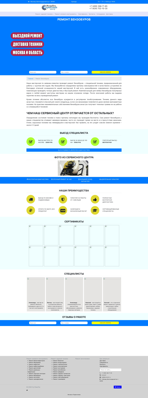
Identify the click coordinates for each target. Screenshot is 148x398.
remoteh (104, 375)
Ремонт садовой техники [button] (43, 14)
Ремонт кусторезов (59, 368)
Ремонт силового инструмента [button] (65, 14)
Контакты (92, 14)
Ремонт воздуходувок (60, 362)
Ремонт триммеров (59, 379)
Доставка (109, 14)
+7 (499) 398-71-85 (106, 373)
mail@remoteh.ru (106, 377)
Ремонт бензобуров (35, 375)
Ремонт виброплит (34, 364)
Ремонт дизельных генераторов (33, 370)
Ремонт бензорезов (35, 362)
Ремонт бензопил (58, 360)
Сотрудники (101, 14)
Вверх (118, 387)
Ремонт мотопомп (34, 377)
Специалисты (104, 362)
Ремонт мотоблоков (59, 370)
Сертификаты (82, 14)
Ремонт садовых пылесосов (61, 373)
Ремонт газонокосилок (60, 364)
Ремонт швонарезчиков (36, 379)
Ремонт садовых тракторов (61, 375)
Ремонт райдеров (58, 371)
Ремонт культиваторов (60, 366)
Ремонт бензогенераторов (37, 360)
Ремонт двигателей (35, 368)
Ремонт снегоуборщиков (60, 377)
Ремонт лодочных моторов (37, 373)
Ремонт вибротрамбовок (36, 366)
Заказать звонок (105, 72)
